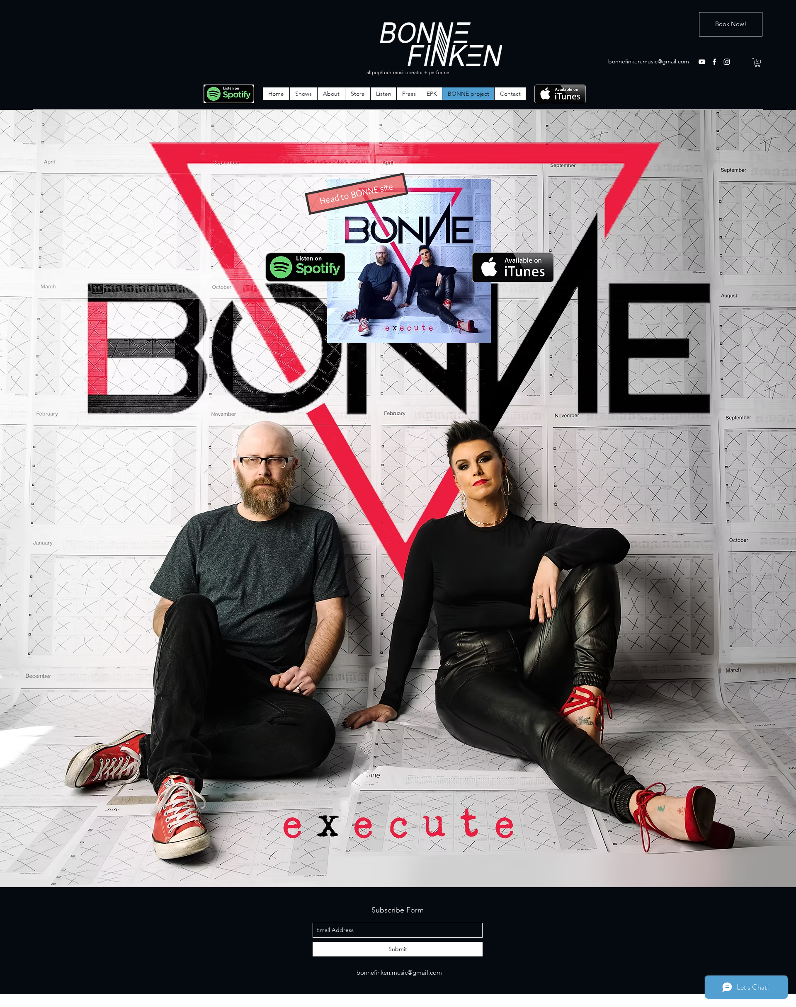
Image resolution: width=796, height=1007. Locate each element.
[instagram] (727, 62)
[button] (757, 62)
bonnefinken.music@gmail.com (648, 61)
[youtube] (702, 62)
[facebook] (714, 62)
